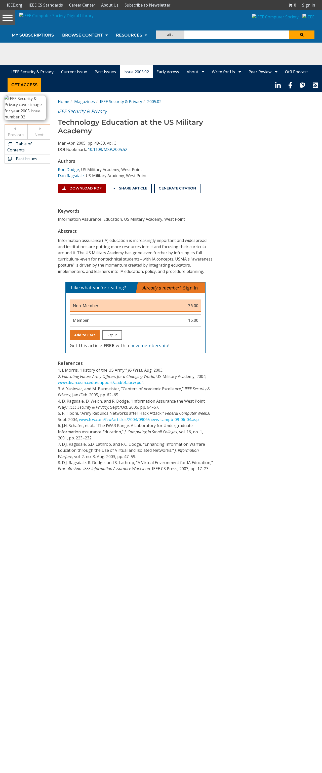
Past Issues (105, 72)
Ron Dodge (68, 169)
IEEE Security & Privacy (32, 72)
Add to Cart (84, 335)
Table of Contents (19, 147)
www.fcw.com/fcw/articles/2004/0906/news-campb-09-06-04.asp (139, 419)
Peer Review (260, 72)
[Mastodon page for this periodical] (302, 84)
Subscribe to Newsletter (147, 5)
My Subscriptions (33, 35)
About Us (109, 5)
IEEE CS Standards (45, 5)
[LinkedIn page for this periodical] (278, 84)
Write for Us (224, 72)
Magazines (84, 101)
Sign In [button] (308, 5)
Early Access (167, 72)
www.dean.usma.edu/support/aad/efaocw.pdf (100, 382)
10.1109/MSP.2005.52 (107, 149)
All (169, 35)
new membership (149, 345)
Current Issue (74, 72)
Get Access (24, 84)
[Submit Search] (301, 34)
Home (63, 101)
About (193, 72)
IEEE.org (14, 5)
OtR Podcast (296, 72)
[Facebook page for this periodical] (290, 84)
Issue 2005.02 (136, 72)
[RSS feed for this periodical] (315, 84)
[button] (292, 5)
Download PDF (85, 188)
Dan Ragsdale (71, 175)
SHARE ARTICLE (132, 188)
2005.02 (154, 101)
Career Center (82, 5)
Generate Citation (177, 188)
